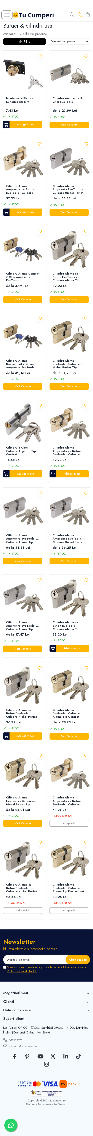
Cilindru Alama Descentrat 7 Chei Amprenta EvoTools (20, 364)
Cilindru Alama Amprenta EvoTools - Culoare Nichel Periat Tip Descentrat (68, 539)
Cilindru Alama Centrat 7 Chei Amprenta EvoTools (23, 277)
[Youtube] (40, 1057)
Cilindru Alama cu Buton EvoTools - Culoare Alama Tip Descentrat (66, 626)
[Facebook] (14, 1057)
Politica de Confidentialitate (22, 971)
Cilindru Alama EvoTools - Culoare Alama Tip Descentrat (68, 888)
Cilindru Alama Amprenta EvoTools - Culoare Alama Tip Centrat (21, 539)
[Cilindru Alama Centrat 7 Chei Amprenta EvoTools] (23, 249)
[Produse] (7, 14)
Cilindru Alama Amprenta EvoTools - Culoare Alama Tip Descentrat (21, 626)
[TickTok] (78, 1057)
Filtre (26, 41)
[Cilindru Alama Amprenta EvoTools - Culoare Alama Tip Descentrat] (23, 598)
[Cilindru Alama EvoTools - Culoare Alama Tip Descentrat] (70, 860)
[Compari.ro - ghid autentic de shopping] (46, 1126)
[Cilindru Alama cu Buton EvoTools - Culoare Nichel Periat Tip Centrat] (23, 860)
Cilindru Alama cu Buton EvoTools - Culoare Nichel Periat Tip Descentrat (21, 713)
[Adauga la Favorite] (39, 56)
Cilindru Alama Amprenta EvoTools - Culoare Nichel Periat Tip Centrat (68, 189)
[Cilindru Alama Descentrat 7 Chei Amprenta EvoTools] (23, 336)
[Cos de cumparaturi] (87, 15)
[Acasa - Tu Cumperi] (33, 15)
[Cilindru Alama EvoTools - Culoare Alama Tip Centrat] (70, 686)
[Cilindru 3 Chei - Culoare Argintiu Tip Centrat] (23, 423)
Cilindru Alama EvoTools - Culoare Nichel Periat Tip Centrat (66, 364)
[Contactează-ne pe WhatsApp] (10, 1125)
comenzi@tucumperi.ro (22, 1046)
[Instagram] (46, 1064)
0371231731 (16, 1040)
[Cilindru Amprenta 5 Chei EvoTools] (70, 74)
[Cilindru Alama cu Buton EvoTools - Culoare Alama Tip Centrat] (70, 249)
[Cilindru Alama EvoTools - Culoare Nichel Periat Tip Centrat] (70, 336)
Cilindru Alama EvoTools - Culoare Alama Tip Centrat (66, 713)
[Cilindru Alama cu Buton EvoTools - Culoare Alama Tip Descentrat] (70, 598)
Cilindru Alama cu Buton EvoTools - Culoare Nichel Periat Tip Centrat (21, 888)
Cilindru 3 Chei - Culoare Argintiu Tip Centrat (21, 451)
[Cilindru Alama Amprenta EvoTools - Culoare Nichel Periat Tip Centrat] (70, 162)
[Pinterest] (27, 1057)
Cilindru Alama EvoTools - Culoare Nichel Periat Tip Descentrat (19, 801)
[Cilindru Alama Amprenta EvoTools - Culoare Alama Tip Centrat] (23, 511)
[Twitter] (53, 1057)
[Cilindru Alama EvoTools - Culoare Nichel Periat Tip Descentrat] (23, 773)
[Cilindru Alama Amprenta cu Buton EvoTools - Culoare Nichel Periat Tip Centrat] (23, 162)
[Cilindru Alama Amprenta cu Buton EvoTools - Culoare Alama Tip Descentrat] (70, 423)
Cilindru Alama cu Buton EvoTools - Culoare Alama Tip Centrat (66, 277)
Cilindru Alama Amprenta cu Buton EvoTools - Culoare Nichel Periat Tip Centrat (20, 189)
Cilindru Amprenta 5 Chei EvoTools (67, 100)
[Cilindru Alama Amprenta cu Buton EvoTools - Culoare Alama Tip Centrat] (70, 773)
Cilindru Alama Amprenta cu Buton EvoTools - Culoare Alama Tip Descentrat (68, 451)
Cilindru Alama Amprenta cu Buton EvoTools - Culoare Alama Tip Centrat (67, 801)
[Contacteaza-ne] (81, 15)
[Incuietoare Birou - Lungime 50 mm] (23, 74)
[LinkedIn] (65, 1057)
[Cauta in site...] (72, 15)
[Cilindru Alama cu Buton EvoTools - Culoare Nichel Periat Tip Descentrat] (23, 686)
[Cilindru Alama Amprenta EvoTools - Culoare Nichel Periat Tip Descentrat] (70, 511)
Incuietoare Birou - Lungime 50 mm (19, 100)
